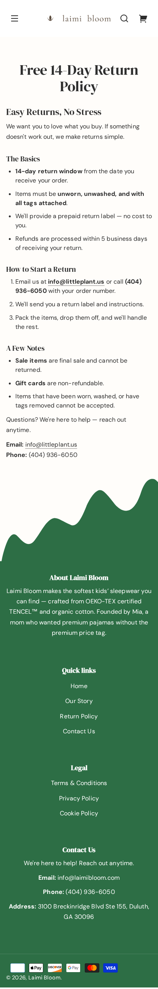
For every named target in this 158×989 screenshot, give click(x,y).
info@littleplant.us (51, 444)
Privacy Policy (79, 798)
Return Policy (79, 716)
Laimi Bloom (44, 977)
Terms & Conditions (79, 783)
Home (79, 686)
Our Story (78, 701)
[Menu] (14, 18)
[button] (124, 18)
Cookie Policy (79, 813)
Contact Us (79, 731)
